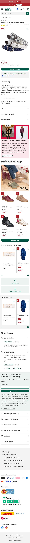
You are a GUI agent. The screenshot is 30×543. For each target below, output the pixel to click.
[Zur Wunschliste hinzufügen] (27, 29)
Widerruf (20, 537)
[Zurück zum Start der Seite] (28, 532)
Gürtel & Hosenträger (8, 17)
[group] (15, 42)
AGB (16, 537)
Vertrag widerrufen (11, 535)
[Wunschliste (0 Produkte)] (24, 9)
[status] (13, 13)
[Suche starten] (27, 13)
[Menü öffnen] (2, 9)
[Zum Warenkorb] (28, 9)
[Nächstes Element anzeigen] (28, 275)
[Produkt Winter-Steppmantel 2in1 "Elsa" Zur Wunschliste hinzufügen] (27, 249)
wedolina (4, 20)
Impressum (21, 535)
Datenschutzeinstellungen (15, 540)
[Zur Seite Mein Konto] (21, 9)
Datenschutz (11, 537)
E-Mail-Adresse (5, 384)
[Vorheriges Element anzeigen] (2, 275)
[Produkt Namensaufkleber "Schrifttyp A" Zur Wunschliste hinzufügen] (13, 249)
